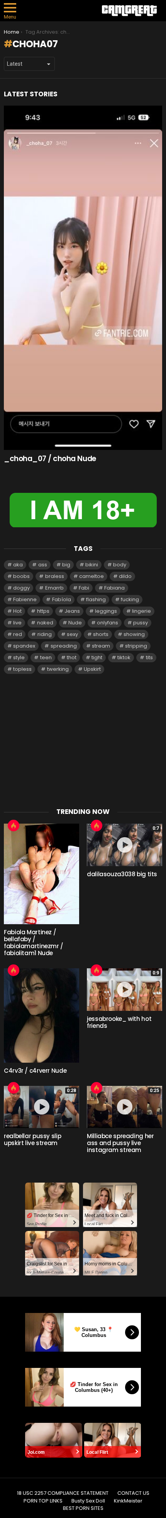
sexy (72, 634)
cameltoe (91, 576)
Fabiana (114, 587)
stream (101, 646)
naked (45, 622)
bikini (91, 564)
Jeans (72, 611)
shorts (100, 634)
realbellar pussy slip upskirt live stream (32, 1139)
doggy (21, 587)
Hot (17, 611)
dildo (125, 576)
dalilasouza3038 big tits (122, 874)
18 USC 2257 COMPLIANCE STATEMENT (62, 1493)
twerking (58, 669)
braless (54, 576)
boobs (21, 576)
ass (42, 564)
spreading (64, 646)
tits (149, 657)
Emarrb (54, 587)
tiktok (123, 657)
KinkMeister (128, 1501)
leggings (106, 611)
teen (46, 657)
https (43, 611)
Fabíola (61, 599)
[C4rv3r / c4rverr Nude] (41, 1015)
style (19, 657)
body (119, 564)
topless (22, 669)
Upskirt (92, 669)
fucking (130, 599)
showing (134, 634)
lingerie (141, 611)
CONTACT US (133, 1493)
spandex (24, 646)
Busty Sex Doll (88, 1501)
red (17, 634)
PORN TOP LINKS (43, 1501)
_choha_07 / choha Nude (50, 458)
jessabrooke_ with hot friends (119, 1022)
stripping (136, 646)
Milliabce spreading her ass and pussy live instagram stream (120, 1143)
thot (71, 657)
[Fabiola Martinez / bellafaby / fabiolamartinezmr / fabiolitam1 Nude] (41, 874)
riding (44, 634)
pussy (140, 622)
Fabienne (25, 599)
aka (18, 564)
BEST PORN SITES (83, 1508)
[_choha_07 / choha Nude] (83, 278)
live (17, 622)
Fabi (84, 587)
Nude (75, 622)
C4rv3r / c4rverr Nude (35, 1071)
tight (96, 657)
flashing (96, 599)
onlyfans (107, 622)
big (66, 564)
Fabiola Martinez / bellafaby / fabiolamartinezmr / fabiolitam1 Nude (33, 942)
